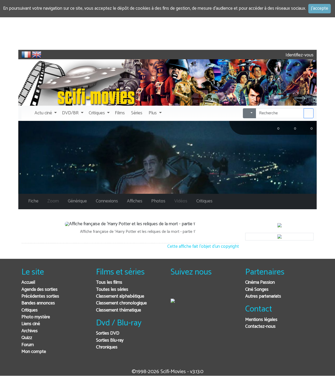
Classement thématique (118, 310)
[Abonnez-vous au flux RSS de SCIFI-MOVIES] (214, 289)
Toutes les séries (112, 289)
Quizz (26, 338)
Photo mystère (35, 317)
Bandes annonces (38, 303)
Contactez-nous (260, 326)
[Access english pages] (36, 54)
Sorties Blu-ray (110, 340)
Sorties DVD (107, 333)
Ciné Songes (257, 289)
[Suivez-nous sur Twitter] (188, 289)
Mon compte (33, 352)
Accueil (28, 282)
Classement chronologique (121, 303)
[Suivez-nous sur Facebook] (176, 289)
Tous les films (109, 282)
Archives (29, 331)
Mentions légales (261, 320)
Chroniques (107, 347)
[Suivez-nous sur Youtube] (201, 289)
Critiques (29, 310)
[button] (45, 113)
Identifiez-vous (299, 55)
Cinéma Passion (260, 282)
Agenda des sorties (39, 289)
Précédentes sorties (40, 296)
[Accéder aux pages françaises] (26, 54)
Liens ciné (30, 324)
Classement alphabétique (120, 296)
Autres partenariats (263, 296)
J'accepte (319, 8)
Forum (27, 345)
